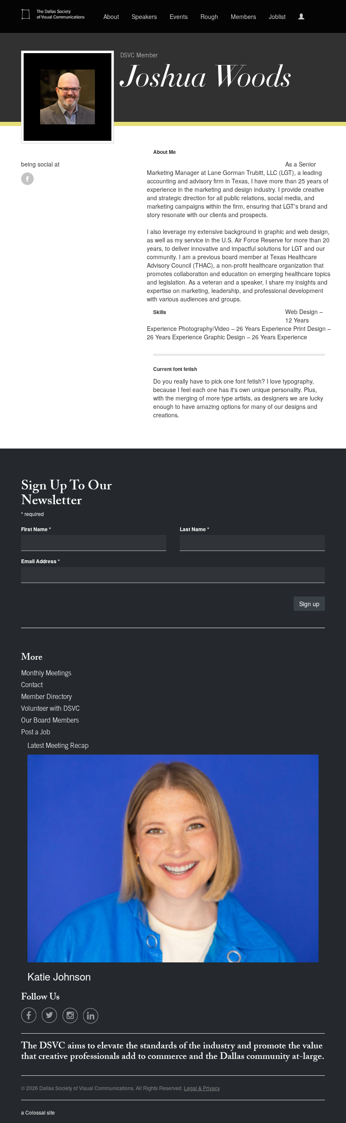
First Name (36, 529)
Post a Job (35, 732)
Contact (32, 685)
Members (243, 16)
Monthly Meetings (46, 673)
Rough (209, 16)
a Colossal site (38, 1112)
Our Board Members (50, 720)
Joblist (277, 16)
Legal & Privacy (202, 1087)
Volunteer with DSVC (50, 709)
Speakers (144, 16)
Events (179, 16)
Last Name (194, 529)
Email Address (40, 561)
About (111, 16)
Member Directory (46, 697)
